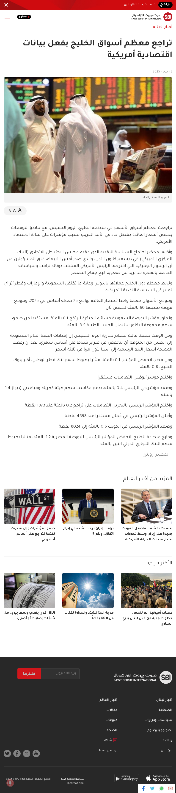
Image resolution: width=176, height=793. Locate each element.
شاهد (108, 741)
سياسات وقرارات (158, 720)
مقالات (111, 710)
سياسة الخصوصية (72, 779)
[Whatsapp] (161, 788)
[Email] (170, 788)
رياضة (167, 741)
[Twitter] (152, 788)
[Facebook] (144, 788)
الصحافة (165, 710)
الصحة (112, 730)
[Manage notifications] (10, 783)
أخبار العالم (162, 27)
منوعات (111, 720)
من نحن (166, 751)
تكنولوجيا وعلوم (159, 730)
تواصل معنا (108, 751)
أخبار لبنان (164, 700)
